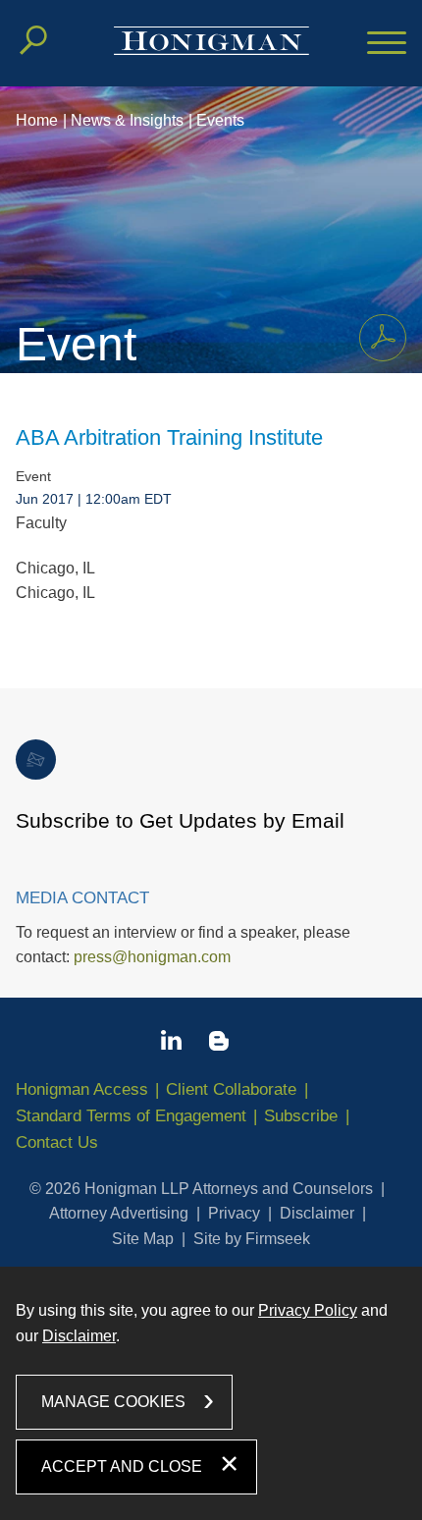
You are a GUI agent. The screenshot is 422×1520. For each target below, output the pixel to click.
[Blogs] (219, 1045)
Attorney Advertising (118, 1213)
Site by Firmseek (251, 1238)
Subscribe (301, 1116)
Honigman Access (82, 1089)
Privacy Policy (307, 1310)
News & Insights (127, 120)
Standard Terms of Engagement (131, 1116)
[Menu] (386, 44)
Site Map (143, 1238)
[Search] (33, 40)
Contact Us (57, 1142)
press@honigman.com (152, 957)
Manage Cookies (113, 1401)
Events (220, 120)
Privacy (234, 1213)
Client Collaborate (231, 1089)
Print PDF (382, 337)
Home (37, 120)
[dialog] (211, 1393)
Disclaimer (317, 1213)
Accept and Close (121, 1466)
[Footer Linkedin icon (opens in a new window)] (171, 1044)
